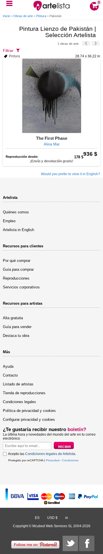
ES (37, 518)
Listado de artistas (18, 384)
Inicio (6, 16)
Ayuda (8, 366)
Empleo (9, 221)
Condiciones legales (19, 402)
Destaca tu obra (16, 335)
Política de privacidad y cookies (29, 411)
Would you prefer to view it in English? (70, 174)
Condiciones (70, 460)
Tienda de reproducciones (24, 393)
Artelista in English (18, 230)
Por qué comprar (16, 260)
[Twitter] (70, 543)
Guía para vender (17, 327)
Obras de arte (23, 16)
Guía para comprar (18, 269)
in (66, 518)
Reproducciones (16, 278)
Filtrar (8, 50)
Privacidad (53, 460)
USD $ (52, 518)
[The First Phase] (51, 96)
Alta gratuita (13, 318)
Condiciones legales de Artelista (50, 454)
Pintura (41, 16)
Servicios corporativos (21, 287)
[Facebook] (86, 543)
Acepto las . (42, 454)
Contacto (10, 375)
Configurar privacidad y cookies (29, 419)
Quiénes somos (16, 212)
